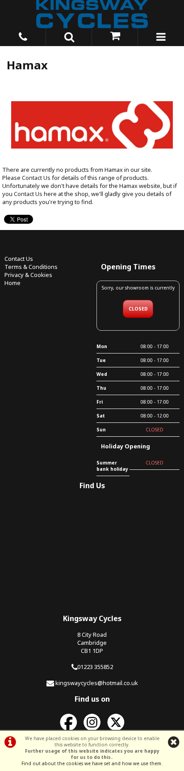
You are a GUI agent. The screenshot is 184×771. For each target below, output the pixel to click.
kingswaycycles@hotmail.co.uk (96, 683)
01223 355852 (95, 667)
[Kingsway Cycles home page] (92, 14)
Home (12, 283)
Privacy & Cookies (28, 275)
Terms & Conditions (31, 267)
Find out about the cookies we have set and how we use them (91, 763)
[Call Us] (23, 35)
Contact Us (36, 178)
